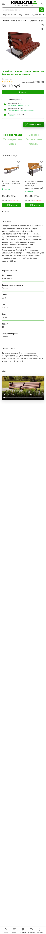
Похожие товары (12, 134)
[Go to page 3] (5, 211)
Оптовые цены (33, 139)
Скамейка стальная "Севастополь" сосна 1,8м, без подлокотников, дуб (34, 184)
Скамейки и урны (19, 21)
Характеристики (12, 139)
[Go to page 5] (8, 211)
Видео (12, 144)
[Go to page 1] (2, 211)
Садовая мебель (37, 15)
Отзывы (33, 144)
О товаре (34, 134)
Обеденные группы (9, 15)
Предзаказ (23, 92)
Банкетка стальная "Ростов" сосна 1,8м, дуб (11, 183)
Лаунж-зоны (24, 15)
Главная (5, 21)
